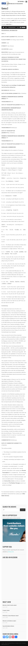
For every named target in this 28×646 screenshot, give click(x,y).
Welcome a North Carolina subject (10, 605)
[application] (14, 27)
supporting (8, 24)
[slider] (24, 27)
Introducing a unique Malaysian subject (11, 615)
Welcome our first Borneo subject (9, 620)
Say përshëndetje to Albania (8, 626)
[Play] (3, 27)
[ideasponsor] (14, 531)
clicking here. (11, 551)
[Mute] (20, 27)
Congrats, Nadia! (6, 610)
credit (12, 20)
